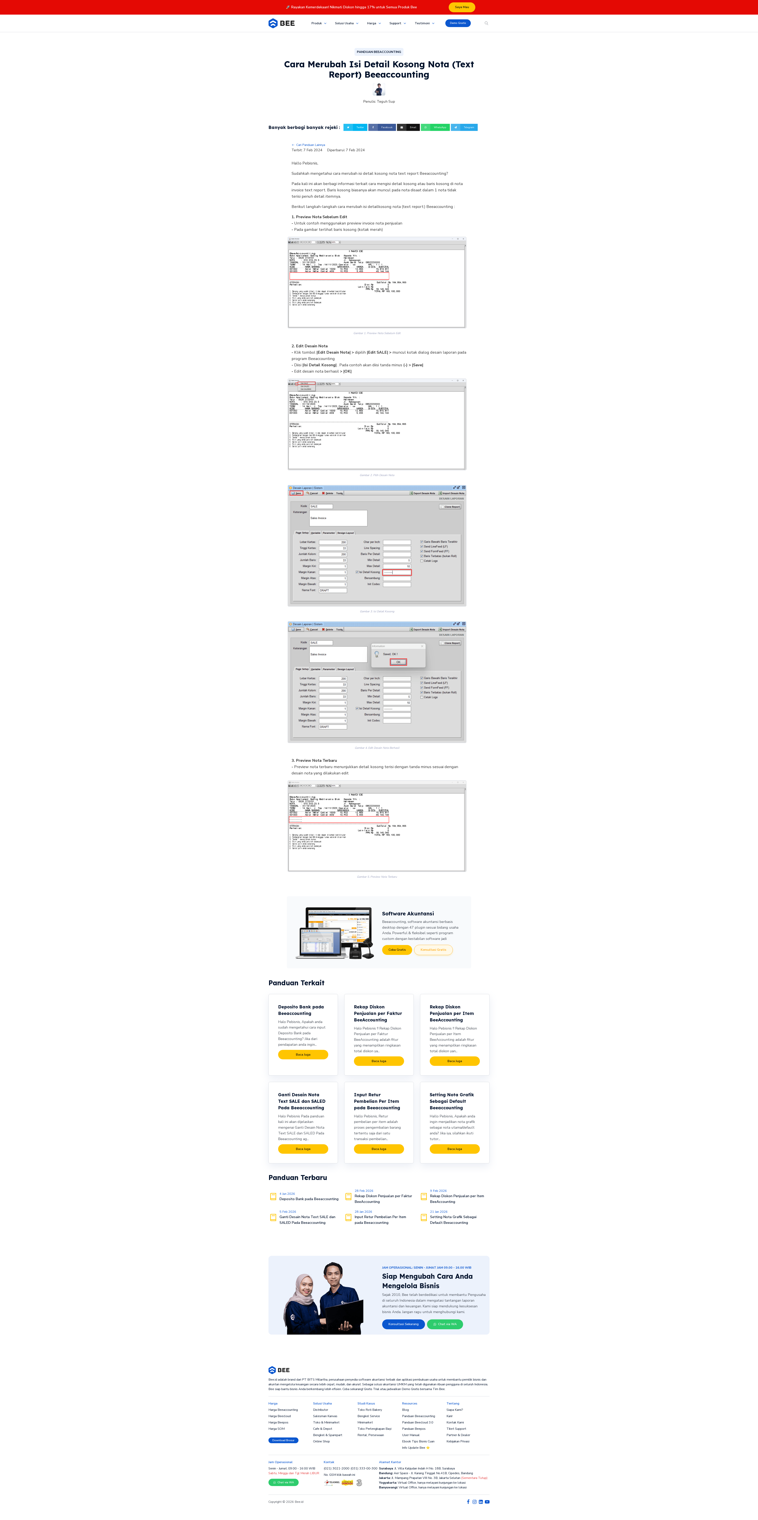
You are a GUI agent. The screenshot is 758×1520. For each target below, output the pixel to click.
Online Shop (321, 1441)
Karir (450, 1416)
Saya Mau (462, 7)
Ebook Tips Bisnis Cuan (418, 1441)
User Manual (411, 1435)
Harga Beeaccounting (283, 1410)
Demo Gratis (458, 23)
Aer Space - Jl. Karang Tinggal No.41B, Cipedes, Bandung (426, 1473)
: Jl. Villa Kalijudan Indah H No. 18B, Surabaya (417, 1468)
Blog (405, 1410)
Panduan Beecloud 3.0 (417, 1422)
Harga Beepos (278, 1422)
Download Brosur (283, 1440)
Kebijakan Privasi (458, 1441)
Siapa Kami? (455, 1410)
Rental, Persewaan (370, 1435)
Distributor (320, 1410)
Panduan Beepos (414, 1429)
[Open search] (487, 23)
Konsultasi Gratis (433, 950)
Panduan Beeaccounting (418, 1416)
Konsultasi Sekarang (403, 1324)
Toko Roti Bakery (369, 1410)
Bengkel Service (368, 1416)
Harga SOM (276, 1429)
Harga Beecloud (279, 1416)
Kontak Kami (455, 1422)
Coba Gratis (397, 950)
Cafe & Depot (322, 1429)
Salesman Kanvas (325, 1416)
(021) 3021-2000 (336, 1468)
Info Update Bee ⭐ (416, 1448)
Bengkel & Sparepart (327, 1435)
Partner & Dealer (458, 1435)
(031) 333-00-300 (364, 1468)
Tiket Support (456, 1429)
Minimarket (365, 1422)
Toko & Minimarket (326, 1422)
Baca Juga (303, 1054)
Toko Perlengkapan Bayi (374, 1429)
